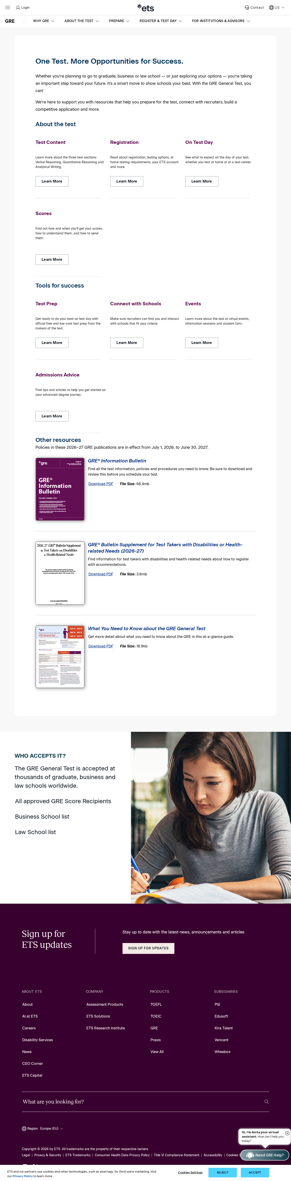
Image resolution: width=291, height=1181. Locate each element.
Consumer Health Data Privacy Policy (122, 1155)
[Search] (266, 1101)
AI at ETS (30, 1016)
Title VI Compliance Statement (176, 1155)
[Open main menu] (7, 7)
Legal (26, 1155)
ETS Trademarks (77, 1155)
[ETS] (145, 7)
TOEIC (156, 1016)
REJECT (222, 1172)
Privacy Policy (23, 1176)
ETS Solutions (98, 1016)
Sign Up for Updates (148, 948)
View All (157, 1052)
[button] (44, 21)
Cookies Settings (238, 1155)
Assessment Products (104, 1004)
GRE (154, 1028)
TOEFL (156, 1004)
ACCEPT (255, 1172)
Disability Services (37, 1040)
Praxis (156, 1040)
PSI (217, 1004)
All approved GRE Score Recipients (63, 801)
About (27, 1004)
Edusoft (221, 1016)
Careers (29, 1028)
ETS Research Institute (105, 1028)
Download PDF (100, 484)
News (27, 1052)
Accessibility (213, 1155)
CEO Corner (32, 1063)
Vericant (221, 1040)
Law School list (35, 832)
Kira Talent (224, 1028)
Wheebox (223, 1052)
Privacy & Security (47, 1155)
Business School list (42, 816)
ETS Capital (32, 1075)
